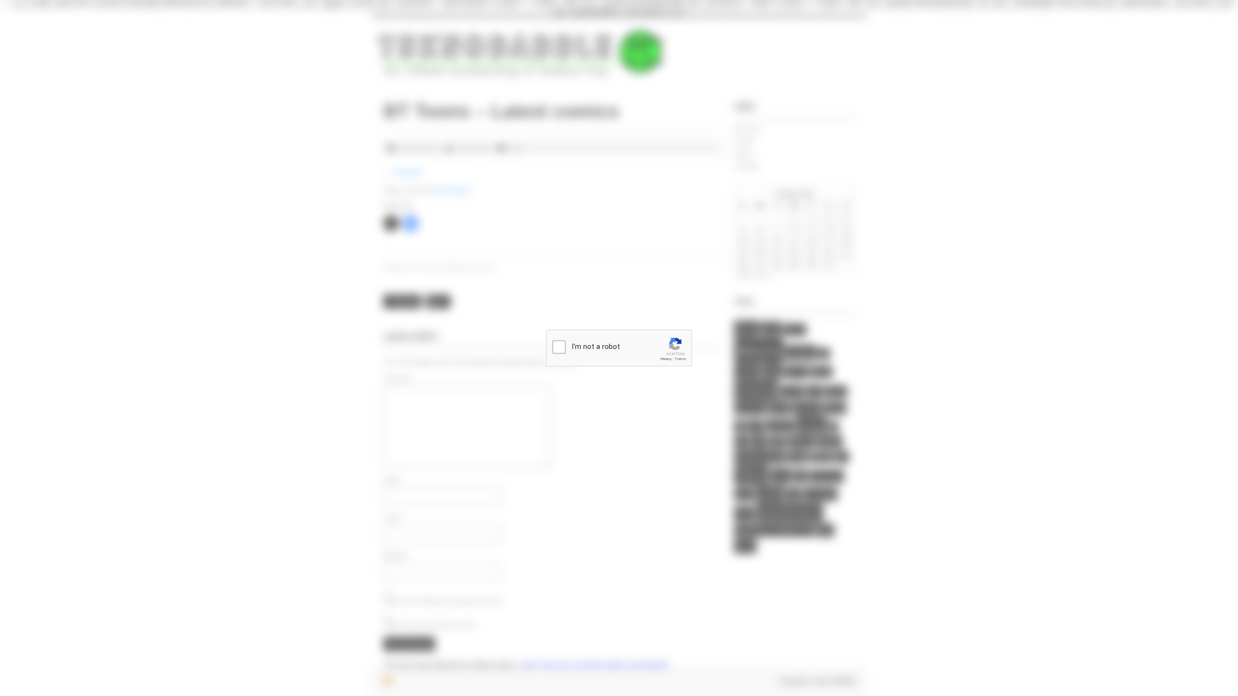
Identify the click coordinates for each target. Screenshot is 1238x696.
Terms (680, 359)
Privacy (666, 359)
